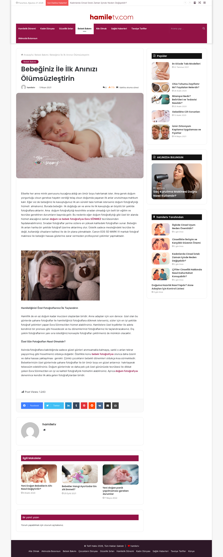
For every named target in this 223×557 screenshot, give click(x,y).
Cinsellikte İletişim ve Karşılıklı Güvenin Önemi (186, 241)
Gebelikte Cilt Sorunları (186, 111)
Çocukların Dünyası (88, 551)
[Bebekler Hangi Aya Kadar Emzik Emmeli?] (80, 473)
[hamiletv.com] (112, 17)
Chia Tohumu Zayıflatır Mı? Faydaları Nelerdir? (185, 85)
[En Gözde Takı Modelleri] (161, 71)
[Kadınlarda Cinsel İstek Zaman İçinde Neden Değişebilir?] (161, 258)
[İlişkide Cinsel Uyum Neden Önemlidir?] (161, 229)
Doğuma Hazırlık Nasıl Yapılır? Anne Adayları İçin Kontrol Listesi (172, 287)
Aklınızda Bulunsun (27, 38)
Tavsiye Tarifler (139, 28)
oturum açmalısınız (53, 525)
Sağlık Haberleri (119, 28)
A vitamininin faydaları (170, 196)
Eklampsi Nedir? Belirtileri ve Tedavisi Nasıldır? (184, 100)
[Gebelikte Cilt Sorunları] (161, 116)
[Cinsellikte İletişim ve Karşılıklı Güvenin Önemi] (161, 244)
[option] (177, 181)
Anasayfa (28, 54)
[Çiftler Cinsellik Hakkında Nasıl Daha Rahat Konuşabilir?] (161, 274)
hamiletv (31, 87)
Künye (191, 551)
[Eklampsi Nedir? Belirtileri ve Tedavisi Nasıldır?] (161, 99)
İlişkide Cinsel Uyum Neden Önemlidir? (183, 226)
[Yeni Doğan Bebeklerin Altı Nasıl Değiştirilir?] (39, 473)
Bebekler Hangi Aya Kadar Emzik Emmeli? (79, 488)
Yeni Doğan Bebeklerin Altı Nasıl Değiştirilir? (36, 487)
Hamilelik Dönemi (27, 28)
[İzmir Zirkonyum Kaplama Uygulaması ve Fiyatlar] (161, 132)
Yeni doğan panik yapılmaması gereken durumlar (116, 491)
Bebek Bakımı (84, 28)
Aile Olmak (101, 28)
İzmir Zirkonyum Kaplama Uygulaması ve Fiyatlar (186, 130)
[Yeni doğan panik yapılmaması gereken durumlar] (121, 474)
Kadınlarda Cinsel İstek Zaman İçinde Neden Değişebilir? (98, 2)
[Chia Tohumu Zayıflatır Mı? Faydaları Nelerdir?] (161, 87)
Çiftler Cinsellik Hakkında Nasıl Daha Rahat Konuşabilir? (187, 273)
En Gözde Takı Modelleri (186, 63)
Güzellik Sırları (66, 28)
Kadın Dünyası (47, 28)
